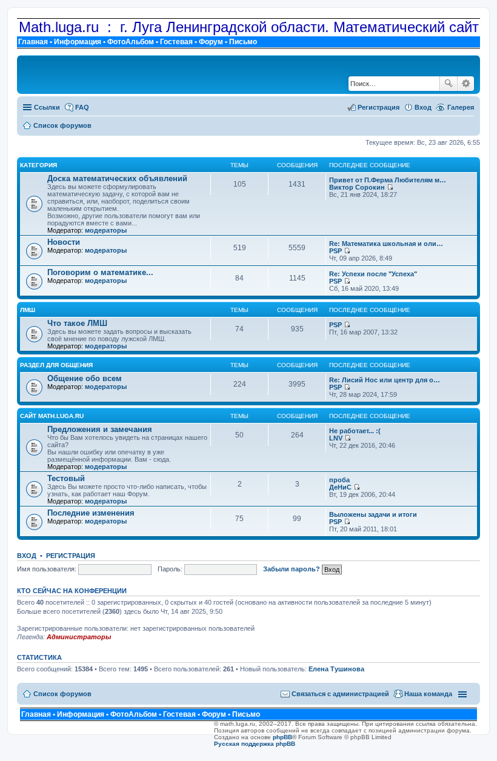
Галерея (460, 107)
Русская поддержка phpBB (254, 743)
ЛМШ (27, 310)
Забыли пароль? (291, 569)
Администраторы (79, 636)
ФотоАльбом (130, 42)
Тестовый (66, 478)
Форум (211, 42)
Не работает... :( (355, 430)
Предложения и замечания (99, 429)
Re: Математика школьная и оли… (386, 243)
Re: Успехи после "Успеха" (373, 273)
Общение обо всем (84, 378)
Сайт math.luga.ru (52, 416)
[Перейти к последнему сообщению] (390, 187)
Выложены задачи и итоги (373, 514)
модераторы (106, 230)
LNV (335, 438)
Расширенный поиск (466, 83)
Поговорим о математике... (100, 272)
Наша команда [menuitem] (428, 693)
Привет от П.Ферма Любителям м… (387, 180)
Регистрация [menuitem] (378, 107)
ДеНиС (340, 487)
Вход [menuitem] (423, 107)
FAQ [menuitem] (82, 107)
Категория (38, 165)
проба (339, 480)
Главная (33, 42)
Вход (26, 555)
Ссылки (47, 107)
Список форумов (62, 693)
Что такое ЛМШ (77, 323)
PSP (335, 250)
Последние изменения (91, 512)
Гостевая (176, 42)
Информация (77, 42)
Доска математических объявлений (117, 178)
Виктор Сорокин (357, 187)
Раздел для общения (56, 365)
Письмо (243, 42)
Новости (63, 242)
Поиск (448, 83)
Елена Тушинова (336, 669)
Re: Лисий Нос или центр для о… (384, 380)
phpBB (282, 737)
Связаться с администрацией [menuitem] (340, 693)
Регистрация (70, 555)
